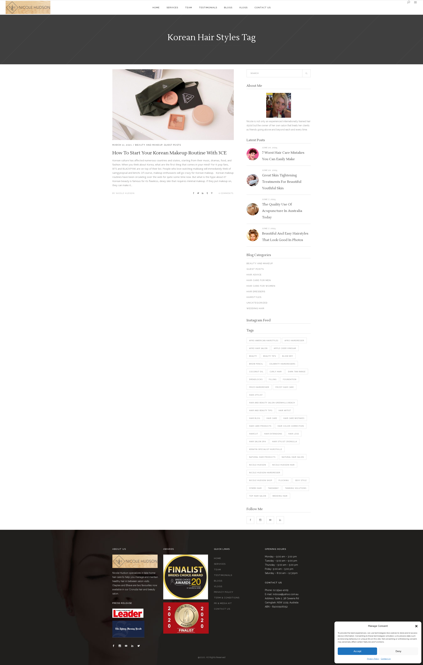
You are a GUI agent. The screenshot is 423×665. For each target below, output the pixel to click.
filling (273, 379)
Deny (398, 651)
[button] (416, 626)
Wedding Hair (255, 308)
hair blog (254, 418)
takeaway (273, 488)
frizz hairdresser (259, 387)
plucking (284, 480)
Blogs (218, 581)
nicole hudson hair (283, 464)
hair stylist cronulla (284, 441)
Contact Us (386, 659)
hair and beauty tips (260, 410)
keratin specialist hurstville (265, 449)
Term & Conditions (226, 597)
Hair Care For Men (259, 280)
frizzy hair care (284, 387)
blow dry (287, 356)
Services (220, 564)
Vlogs (218, 586)
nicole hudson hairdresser (264, 472)
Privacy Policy (373, 659)
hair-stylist (256, 395)
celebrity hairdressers (282, 364)
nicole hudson (257, 464)
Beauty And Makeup (149, 145)
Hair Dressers (256, 291)
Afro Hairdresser (294, 340)
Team (217, 569)
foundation (289, 379)
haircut (253, 433)
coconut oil (256, 371)
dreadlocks (256, 379)
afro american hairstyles (263, 340)
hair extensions (273, 433)
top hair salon (257, 496)
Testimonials (223, 575)
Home (217, 558)
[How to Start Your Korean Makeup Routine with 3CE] (173, 71)
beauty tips (269, 356)
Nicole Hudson (190, 45)
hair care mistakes (293, 418)
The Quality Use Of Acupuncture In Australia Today (282, 211)
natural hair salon (293, 457)
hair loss (293, 433)
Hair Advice (254, 274)
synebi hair (255, 488)
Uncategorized (257, 303)
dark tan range (297, 371)
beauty (253, 356)
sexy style (301, 480)
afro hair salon (258, 348)
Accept (357, 651)
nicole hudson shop (260, 480)
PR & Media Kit (223, 603)
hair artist (285, 410)
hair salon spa (257, 441)
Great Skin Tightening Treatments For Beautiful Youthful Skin (281, 181)
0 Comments (226, 193)
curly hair (276, 371)
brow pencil (256, 364)
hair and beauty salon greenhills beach (272, 402)
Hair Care (272, 418)
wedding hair (280, 496)
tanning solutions (295, 488)
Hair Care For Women (261, 286)
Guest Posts (172, 145)
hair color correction (291, 426)
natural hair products (262, 457)
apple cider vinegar (285, 348)
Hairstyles (254, 297)
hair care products (260, 426)
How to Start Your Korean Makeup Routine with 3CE (169, 153)
